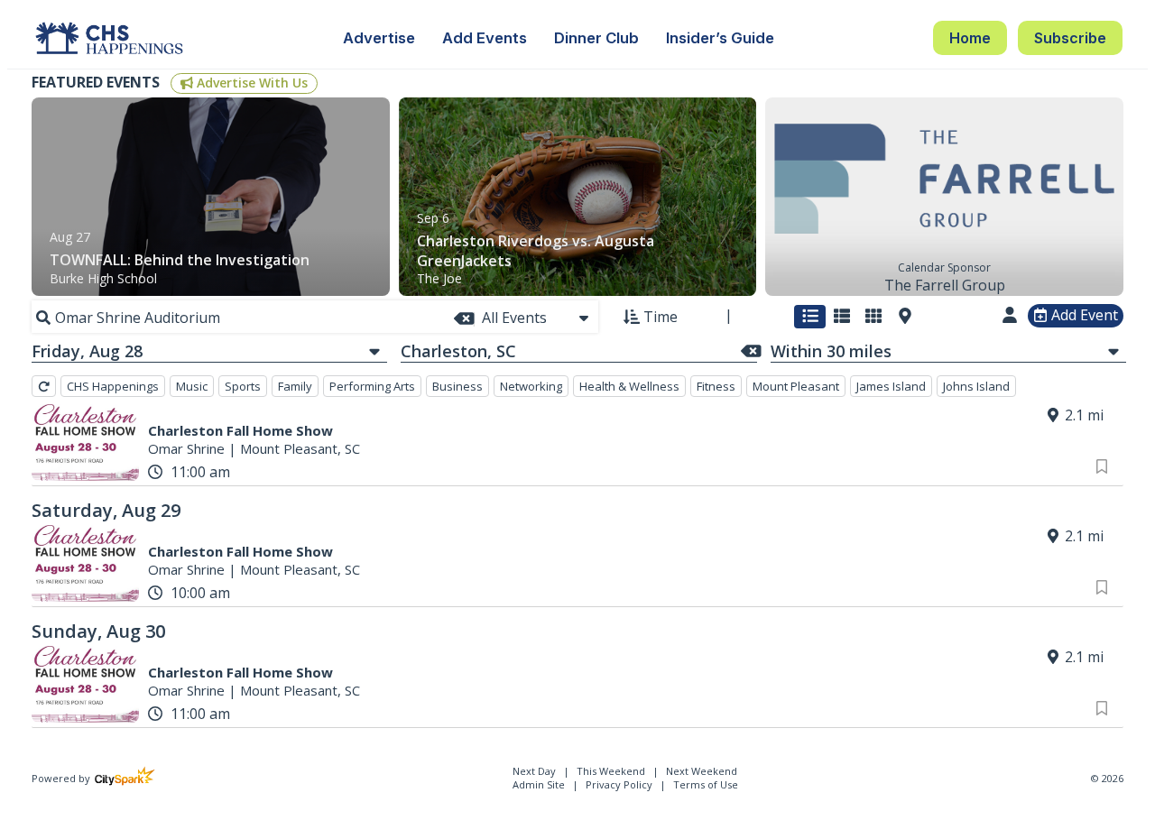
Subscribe (1070, 38)
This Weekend (612, 771)
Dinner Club (596, 38)
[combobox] (536, 317)
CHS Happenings (113, 386)
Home (970, 38)
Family (295, 386)
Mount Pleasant (796, 386)
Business (457, 386)
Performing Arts (372, 386)
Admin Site (539, 784)
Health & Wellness (629, 386)
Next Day (536, 771)
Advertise (379, 38)
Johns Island (976, 386)
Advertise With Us (250, 82)
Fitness (716, 386)
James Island (891, 386)
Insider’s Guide (720, 38)
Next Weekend (701, 771)
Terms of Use (705, 784)
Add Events (484, 38)
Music (192, 386)
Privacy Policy (619, 784)
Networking (531, 386)
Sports (243, 386)
